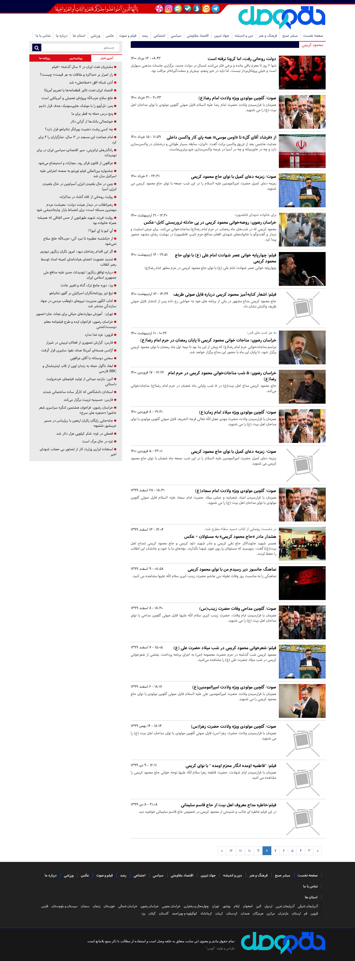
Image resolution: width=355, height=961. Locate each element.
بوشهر (226, 906)
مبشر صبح (290, 35)
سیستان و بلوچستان (64, 906)
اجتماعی (159, 35)
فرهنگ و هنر (268, 35)
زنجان (96, 906)
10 (249, 850)
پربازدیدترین (75, 58)
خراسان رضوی (150, 906)
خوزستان (109, 906)
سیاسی (176, 35)
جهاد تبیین (221, 35)
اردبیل (268, 906)
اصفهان (248, 906)
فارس (44, 906)
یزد (143, 913)
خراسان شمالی (127, 906)
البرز (258, 906)
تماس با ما (43, 35)
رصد (145, 35)
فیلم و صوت (127, 35)
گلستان (164, 913)
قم (305, 913)
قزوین (314, 913)
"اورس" (210, 948)
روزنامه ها (44, 58)
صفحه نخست (313, 35)
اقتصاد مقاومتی (198, 35)
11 (240, 850)
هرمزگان (258, 913)
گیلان (152, 913)
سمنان (85, 906)
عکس (110, 35)
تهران (215, 906)
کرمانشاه (206, 913)
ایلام (237, 906)
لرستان (296, 913)
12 (231, 850)
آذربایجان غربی (285, 906)
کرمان (219, 913)
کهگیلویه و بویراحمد (184, 913)
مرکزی (271, 913)
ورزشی (95, 35)
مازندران (283, 913)
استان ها (79, 35)
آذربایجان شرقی (308, 906)
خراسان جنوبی (171, 906)
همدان (245, 913)
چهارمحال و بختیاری (196, 906)
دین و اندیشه (244, 35)
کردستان (232, 913)
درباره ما (61, 35)
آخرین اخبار (106, 58)
